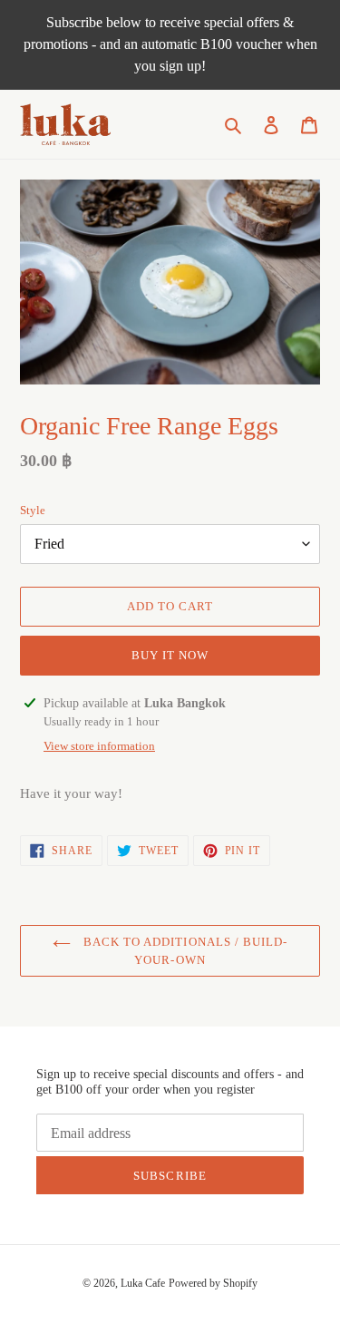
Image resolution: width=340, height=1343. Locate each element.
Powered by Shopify (213, 1283)
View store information (99, 746)
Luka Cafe (143, 1283)
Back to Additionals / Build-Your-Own (183, 951)
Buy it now (170, 655)
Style (32, 510)
